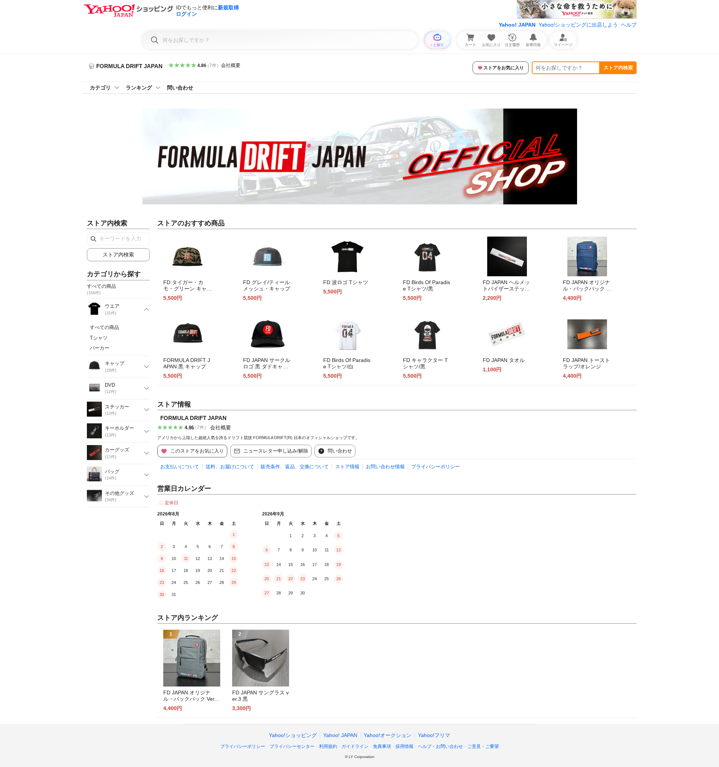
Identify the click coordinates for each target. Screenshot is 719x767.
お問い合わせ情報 (385, 466)
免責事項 (382, 746)
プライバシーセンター (292, 746)
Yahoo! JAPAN (517, 25)
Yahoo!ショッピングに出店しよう (578, 25)
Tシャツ (98, 338)
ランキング (139, 88)
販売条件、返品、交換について (295, 466)
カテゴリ (100, 88)
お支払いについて (179, 466)
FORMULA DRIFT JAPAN (193, 418)
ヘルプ (629, 25)
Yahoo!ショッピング (293, 735)
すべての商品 (104, 327)
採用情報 (404, 746)
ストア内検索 (618, 67)
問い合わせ (180, 88)
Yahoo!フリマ (434, 735)
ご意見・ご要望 (483, 746)
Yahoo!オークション (388, 735)
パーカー (99, 348)
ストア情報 (347, 466)
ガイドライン (355, 746)
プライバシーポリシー (435, 466)
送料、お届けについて (230, 466)
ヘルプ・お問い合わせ (440, 746)
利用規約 (328, 746)
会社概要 (230, 65)
